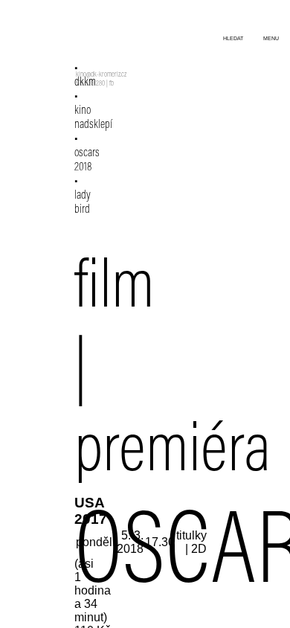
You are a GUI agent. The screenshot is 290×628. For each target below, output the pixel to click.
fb (111, 84)
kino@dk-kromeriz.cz (101, 75)
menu (271, 38)
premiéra (172, 454)
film (114, 290)
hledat (233, 38)
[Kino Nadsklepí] (95, 43)
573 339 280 (90, 84)
